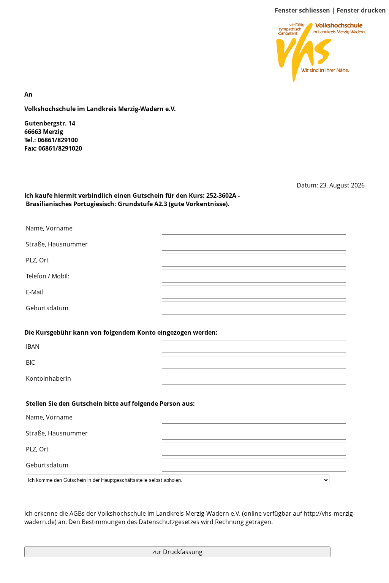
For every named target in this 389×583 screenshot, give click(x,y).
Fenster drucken (361, 10)
